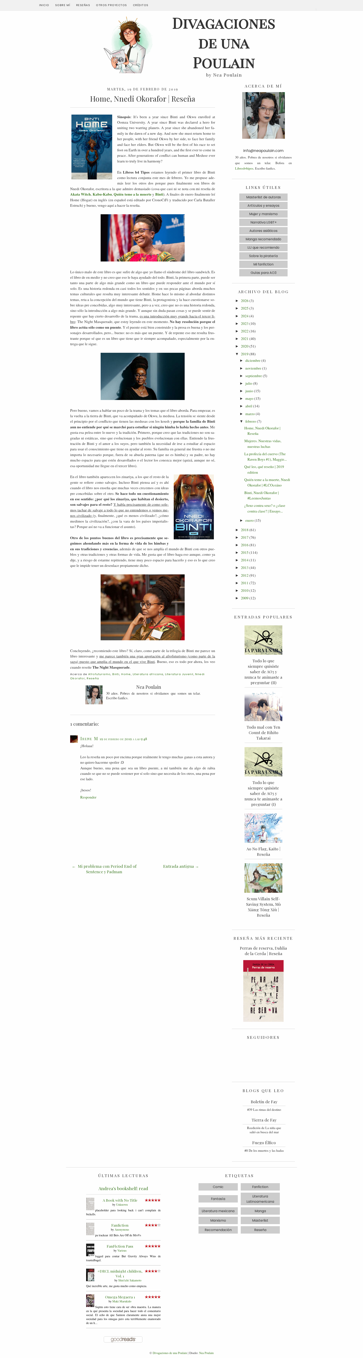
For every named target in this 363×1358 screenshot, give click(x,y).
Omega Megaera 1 (120, 1296)
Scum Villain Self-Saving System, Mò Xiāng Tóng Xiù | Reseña (263, 907)
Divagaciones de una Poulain (170, 1353)
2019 (245, 353)
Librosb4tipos (244, 168)
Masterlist (260, 1220)
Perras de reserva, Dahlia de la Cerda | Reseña (263, 950)
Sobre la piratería (263, 256)
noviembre (253, 368)
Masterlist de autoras (263, 197)
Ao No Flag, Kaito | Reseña (263, 851)
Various (121, 1250)
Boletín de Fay (264, 1101)
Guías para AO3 (263, 272)
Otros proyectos (111, 5)
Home (126, 674)
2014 (245, 559)
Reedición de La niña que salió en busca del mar (264, 1129)
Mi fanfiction (263, 264)
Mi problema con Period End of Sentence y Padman (107, 868)
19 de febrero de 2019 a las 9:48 (123, 738)
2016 (245, 544)
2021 (245, 338)
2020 (245, 346)
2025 (245, 308)
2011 (245, 582)
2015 (245, 552)
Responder (88, 797)
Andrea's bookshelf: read (123, 1188)
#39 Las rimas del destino (264, 1109)
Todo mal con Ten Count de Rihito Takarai (263, 732)
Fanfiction (120, 1225)
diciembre (252, 360)
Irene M (89, 738)
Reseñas (83, 5)
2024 (245, 315)
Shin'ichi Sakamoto (129, 1280)
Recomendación (218, 1229)
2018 (245, 529)
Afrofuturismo (99, 674)
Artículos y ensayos (263, 205)
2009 (245, 597)
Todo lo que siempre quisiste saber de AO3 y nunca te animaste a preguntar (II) (263, 671)
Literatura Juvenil (179, 674)
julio (248, 383)
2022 (245, 330)
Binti (115, 674)
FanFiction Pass (120, 1246)
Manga (260, 1211)
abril (248, 405)
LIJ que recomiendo (263, 247)
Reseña (93, 678)
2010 (245, 590)
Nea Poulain (206, 1353)
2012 (245, 575)
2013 (245, 567)
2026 (245, 300)
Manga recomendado (263, 239)
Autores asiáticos (263, 230)
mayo (249, 398)
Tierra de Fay (264, 1120)
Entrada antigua (178, 866)
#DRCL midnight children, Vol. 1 (119, 1273)
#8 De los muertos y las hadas (264, 1150)
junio (249, 390)
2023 (245, 323)
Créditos (141, 5)
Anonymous (122, 1229)
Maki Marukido (121, 1301)
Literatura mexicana (218, 1211)
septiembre (253, 375)
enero (249, 520)
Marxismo (218, 1220)
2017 (245, 537)
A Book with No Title (120, 1200)
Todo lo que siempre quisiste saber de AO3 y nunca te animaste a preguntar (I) (263, 793)
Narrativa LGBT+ (263, 222)
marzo (250, 413)
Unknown (122, 1204)
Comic (218, 1186)
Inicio (44, 5)
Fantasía (218, 1198)
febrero (250, 421)
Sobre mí (62, 5)
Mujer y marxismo (263, 214)
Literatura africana (148, 674)
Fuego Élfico (264, 1142)
